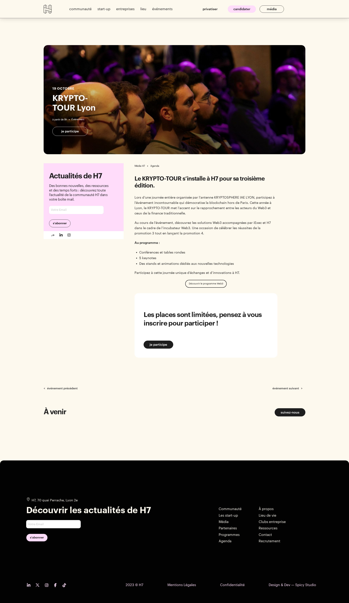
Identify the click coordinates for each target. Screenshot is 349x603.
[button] (80, 9)
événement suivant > (287, 388)
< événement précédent (61, 388)
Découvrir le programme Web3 (206, 283)
